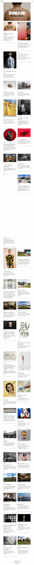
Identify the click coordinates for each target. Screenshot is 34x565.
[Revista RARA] (2, 1)
